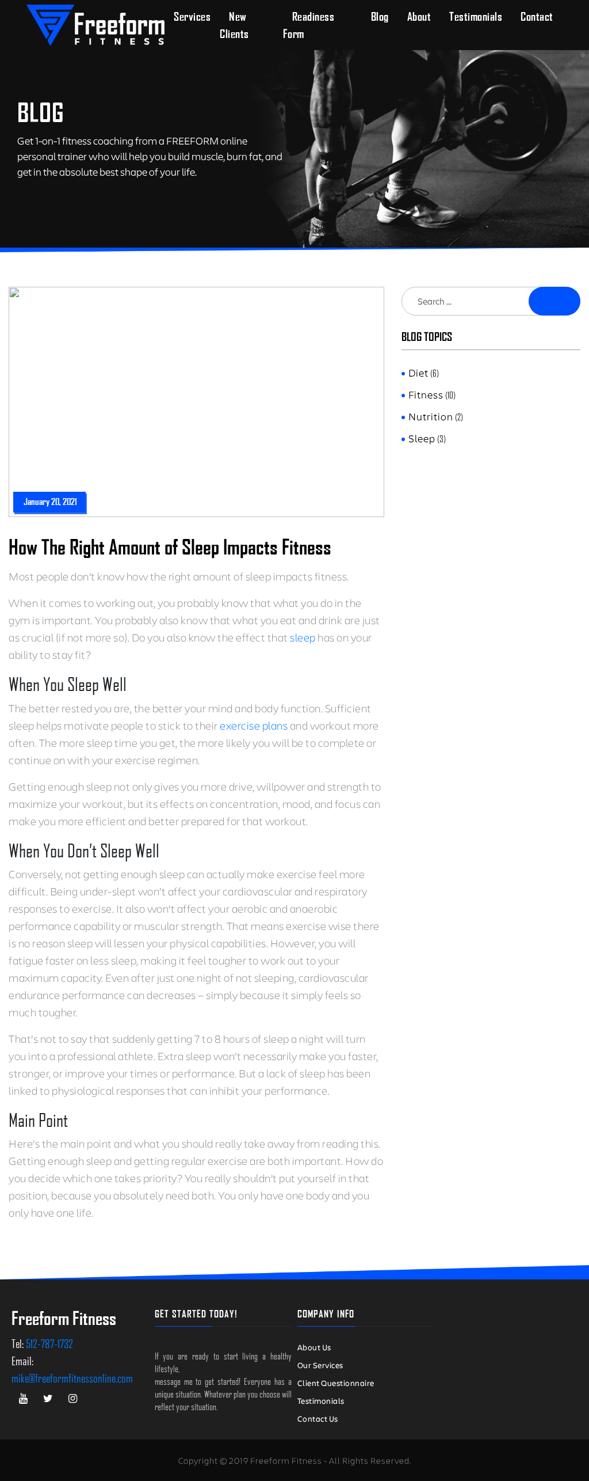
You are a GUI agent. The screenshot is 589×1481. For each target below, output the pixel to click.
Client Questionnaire (335, 1382)
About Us (314, 1347)
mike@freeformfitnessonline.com (72, 1378)
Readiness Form (309, 25)
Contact (537, 16)
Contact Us (317, 1418)
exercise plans (254, 725)
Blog (380, 16)
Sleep (421, 438)
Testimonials (475, 16)
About (419, 16)
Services (192, 16)
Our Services (320, 1365)
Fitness (425, 394)
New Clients (234, 25)
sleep (304, 637)
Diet (418, 372)
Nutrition (430, 416)
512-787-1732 (49, 1343)
